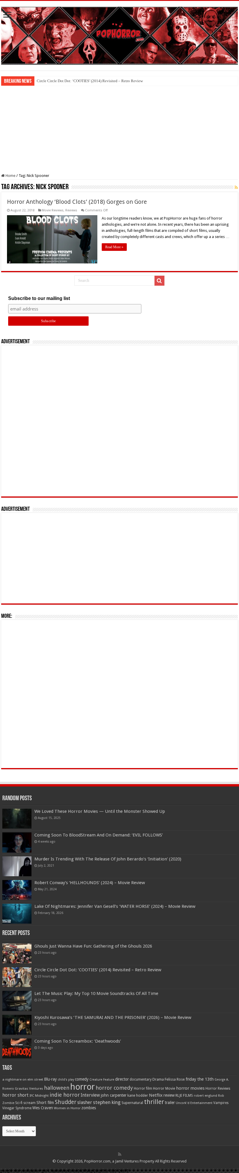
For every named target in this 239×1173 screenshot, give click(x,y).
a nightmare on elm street (22, 1079)
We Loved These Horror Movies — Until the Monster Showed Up (99, 811)
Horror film (143, 1088)
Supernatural (132, 1102)
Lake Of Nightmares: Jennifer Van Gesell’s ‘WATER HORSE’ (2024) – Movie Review (114, 906)
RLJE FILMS (184, 1095)
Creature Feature (101, 1079)
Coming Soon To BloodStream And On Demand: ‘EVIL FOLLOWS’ (98, 835)
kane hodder (137, 1095)
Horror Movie (164, 1088)
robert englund (205, 1095)
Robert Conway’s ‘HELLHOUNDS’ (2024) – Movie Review (89, 882)
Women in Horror (67, 1108)
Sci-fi (18, 1103)
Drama (158, 1079)
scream (29, 1103)
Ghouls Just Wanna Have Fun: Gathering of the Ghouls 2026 (93, 946)
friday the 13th (200, 1079)
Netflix (156, 1095)
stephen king (107, 1102)
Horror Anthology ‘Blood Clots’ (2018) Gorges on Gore (77, 201)
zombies (88, 1107)
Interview (90, 1095)
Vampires (221, 1103)
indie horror (65, 1095)
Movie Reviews (53, 210)
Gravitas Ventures (29, 1088)
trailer (170, 1102)
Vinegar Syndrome (16, 1108)
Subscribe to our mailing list (39, 298)
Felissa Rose (175, 1079)
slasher (84, 1102)
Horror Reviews (217, 1088)
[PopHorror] (119, 34)
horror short (15, 1095)
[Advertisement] (119, 129)
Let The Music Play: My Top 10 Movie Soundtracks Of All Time (96, 993)
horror (82, 1087)
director (122, 1079)
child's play (66, 1079)
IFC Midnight (39, 1095)
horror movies (190, 1088)
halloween (56, 1088)
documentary (141, 1079)
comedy (82, 1079)
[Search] (159, 281)
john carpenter (113, 1095)
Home (10, 175)
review (169, 1095)
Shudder (65, 1102)
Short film (45, 1102)
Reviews (71, 210)
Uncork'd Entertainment (194, 1103)
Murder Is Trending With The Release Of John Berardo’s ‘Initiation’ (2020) (107, 859)
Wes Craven (42, 1107)
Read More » (114, 247)
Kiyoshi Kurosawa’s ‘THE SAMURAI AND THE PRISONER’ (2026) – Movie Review (112, 1017)
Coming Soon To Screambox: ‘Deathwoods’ (77, 1041)
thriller (154, 1101)
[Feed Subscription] (236, 187)
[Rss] (119, 1154)
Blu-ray (50, 1079)
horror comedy (114, 1088)
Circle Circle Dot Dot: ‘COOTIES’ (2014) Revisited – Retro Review (90, 81)
